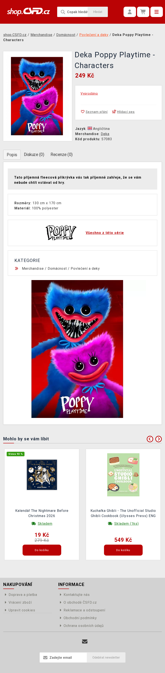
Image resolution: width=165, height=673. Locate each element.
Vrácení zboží (20, 602)
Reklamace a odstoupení (84, 610)
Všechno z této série (105, 233)
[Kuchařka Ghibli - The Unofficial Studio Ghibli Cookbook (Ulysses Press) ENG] (123, 474)
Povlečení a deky (85, 268)
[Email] (84, 642)
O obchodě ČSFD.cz (80, 602)
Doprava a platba (23, 595)
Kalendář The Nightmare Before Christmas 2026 (42, 513)
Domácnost (57, 268)
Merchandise (33, 268)
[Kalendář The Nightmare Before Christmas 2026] (42, 474)
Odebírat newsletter (106, 657)
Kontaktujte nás (77, 595)
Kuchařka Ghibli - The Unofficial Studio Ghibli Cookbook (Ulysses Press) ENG (123, 513)
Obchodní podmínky (80, 618)
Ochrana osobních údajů (84, 626)
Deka (105, 134)
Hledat (97, 12)
